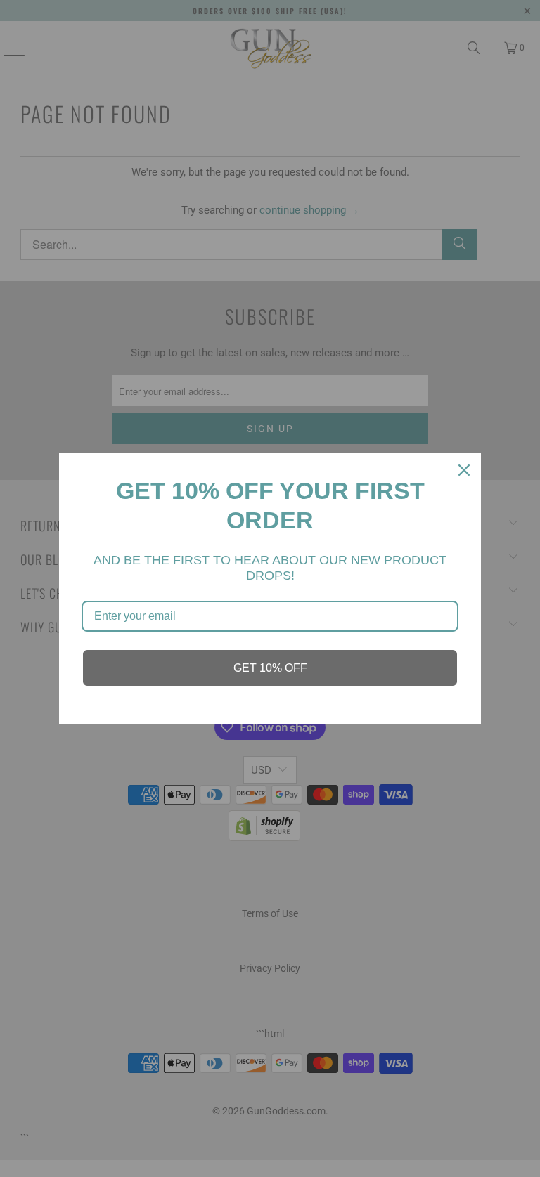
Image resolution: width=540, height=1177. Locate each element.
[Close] (464, 470)
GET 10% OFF (270, 668)
